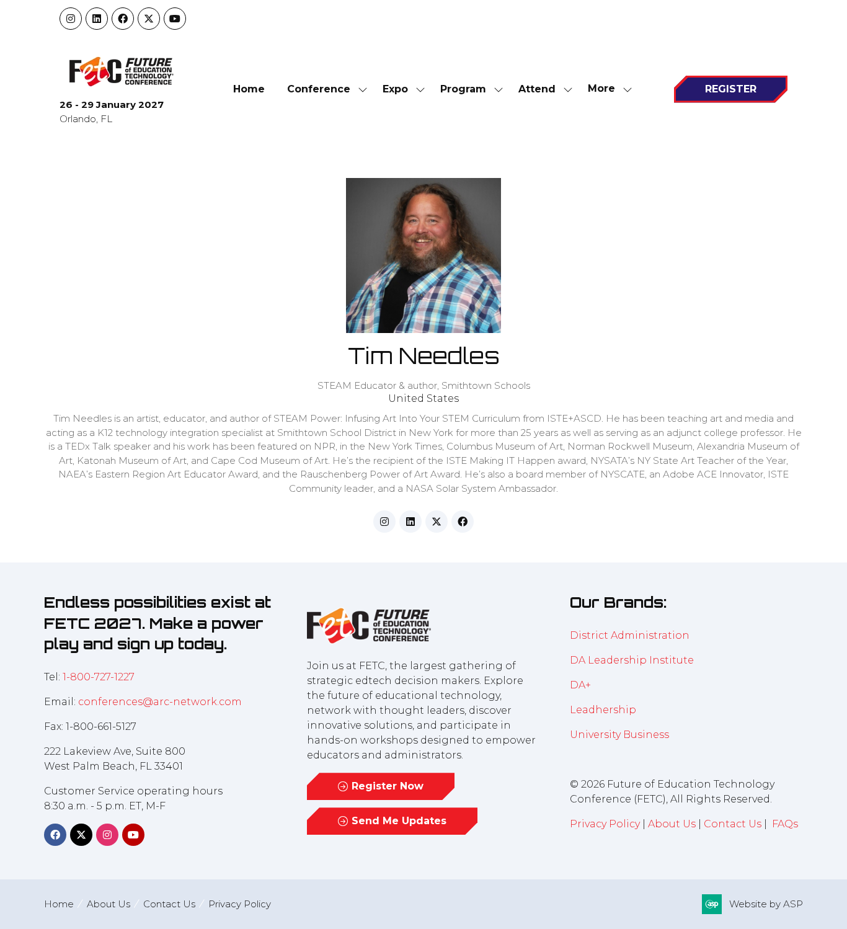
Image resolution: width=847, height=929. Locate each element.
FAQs (785, 824)
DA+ (580, 685)
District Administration (630, 635)
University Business (619, 734)
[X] (149, 18)
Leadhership (603, 710)
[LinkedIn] (97, 18)
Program (463, 89)
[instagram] (384, 521)
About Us (672, 824)
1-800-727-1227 (99, 677)
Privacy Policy (605, 824)
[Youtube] (175, 18)
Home (249, 89)
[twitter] (436, 521)
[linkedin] (410, 521)
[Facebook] (123, 18)
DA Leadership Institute (633, 660)
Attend (537, 89)
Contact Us (732, 824)
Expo (395, 89)
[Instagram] (71, 18)
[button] (606, 89)
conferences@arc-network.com (160, 702)
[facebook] (462, 521)
